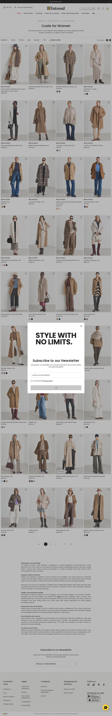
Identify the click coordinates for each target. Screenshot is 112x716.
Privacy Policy (48, 381)
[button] (106, 707)
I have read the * (43, 381)
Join (56, 388)
